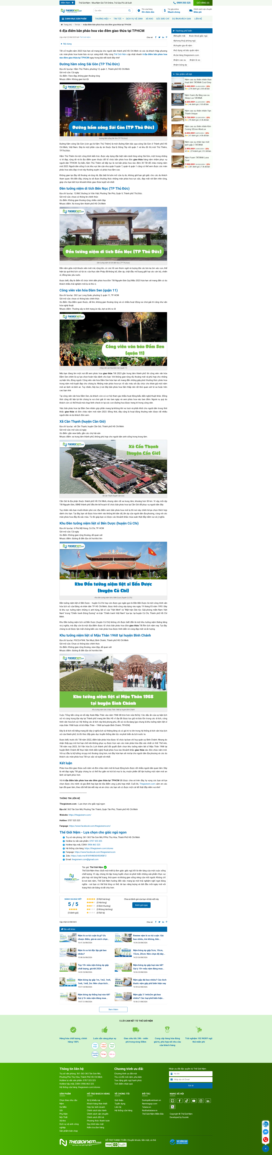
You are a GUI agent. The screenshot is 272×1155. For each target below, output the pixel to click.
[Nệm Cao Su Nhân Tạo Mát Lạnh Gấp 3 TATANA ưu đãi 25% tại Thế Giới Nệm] (177, 146)
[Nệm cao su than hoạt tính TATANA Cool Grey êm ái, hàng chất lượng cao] (177, 83)
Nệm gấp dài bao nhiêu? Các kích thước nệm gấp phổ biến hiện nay (149, 982)
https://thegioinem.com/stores (99, 848)
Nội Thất (63, 1117)
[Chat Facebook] (265, 1132)
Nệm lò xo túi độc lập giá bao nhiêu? (92, 952)
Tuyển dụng (120, 1103)
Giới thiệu (119, 1100)
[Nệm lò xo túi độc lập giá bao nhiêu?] (68, 952)
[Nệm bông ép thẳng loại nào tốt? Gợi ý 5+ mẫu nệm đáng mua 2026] (68, 996)
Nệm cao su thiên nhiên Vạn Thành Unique (198, 112)
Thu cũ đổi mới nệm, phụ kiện (128, 1077)
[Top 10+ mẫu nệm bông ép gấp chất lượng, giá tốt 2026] (68, 967)
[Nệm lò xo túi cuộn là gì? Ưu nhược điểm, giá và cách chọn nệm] (68, 937)
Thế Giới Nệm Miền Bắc (153, 1114)
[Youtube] (194, 1101)
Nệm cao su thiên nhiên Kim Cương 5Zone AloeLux (198, 127)
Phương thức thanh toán (98, 1120)
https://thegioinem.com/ (80, 815)
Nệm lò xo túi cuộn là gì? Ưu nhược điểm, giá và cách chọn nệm (93, 937)
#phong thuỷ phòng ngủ (184, 40)
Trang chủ (68, 25)
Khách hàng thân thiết (97, 1103)
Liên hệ (198, 18)
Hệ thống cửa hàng (123, 1110)
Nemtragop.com (149, 1103)
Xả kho (63, 1120)
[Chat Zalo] (265, 1124)
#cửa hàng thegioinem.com (186, 55)
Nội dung (67, 44)
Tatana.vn (146, 1107)
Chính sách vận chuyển (203, 10)
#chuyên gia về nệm (182, 45)
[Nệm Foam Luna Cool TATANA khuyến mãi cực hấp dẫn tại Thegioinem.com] (177, 161)
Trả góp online (174, 10)
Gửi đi (190, 1086)
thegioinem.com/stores (89, 1087)
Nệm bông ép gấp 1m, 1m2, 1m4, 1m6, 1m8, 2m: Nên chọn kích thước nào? (94, 982)
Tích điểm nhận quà (123, 1084)
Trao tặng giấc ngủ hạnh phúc (128, 1080)
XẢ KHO (149, 18)
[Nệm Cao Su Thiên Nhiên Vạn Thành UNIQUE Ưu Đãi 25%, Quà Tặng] (177, 115)
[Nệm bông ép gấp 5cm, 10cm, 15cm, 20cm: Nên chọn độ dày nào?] (123, 952)
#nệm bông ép (180, 65)
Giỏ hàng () (203, 3)
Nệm (62, 1103)
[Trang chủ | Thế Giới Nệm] (75, 10)
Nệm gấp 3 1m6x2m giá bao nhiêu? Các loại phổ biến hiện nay (147, 996)
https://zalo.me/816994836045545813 (88, 855)
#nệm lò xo (195, 60)
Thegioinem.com (147, 784)
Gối (61, 1110)
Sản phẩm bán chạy (69, 1131)
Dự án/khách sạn (181, 18)
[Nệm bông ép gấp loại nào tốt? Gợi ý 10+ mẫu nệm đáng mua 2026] (123, 967)
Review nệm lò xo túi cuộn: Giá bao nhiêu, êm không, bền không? (148, 937)
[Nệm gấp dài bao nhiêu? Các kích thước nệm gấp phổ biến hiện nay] (123, 981)
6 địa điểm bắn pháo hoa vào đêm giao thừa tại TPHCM (107, 25)
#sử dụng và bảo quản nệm (186, 50)
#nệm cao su (179, 60)
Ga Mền (63, 1107)
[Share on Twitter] (159, 37)
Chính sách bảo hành (97, 1110)
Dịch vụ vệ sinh (134, 18)
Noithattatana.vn (149, 1110)
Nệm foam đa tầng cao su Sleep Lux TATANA (197, 96)
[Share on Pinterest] (166, 37)
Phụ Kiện (64, 1114)
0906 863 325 (94, 844)
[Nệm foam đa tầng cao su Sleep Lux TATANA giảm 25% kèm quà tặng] (177, 99)
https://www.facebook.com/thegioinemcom (95, 852)
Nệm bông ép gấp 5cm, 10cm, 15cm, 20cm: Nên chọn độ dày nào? (148, 952)
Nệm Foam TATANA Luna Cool (197, 159)
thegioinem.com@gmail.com (85, 859)
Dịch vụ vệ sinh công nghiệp (69, 1126)
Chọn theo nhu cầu (68, 1100)
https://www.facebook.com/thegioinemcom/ (90, 826)
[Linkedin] (208, 1101)
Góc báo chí (162, 18)
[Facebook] (179, 1101)
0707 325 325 (96, 841)
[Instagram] (201, 1101)
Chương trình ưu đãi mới (125, 1073)
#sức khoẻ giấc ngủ (198, 36)
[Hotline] (265, 1140)
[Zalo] (172, 1101)
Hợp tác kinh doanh (96, 1107)
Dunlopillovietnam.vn (151, 1100)
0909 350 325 (184, 2)
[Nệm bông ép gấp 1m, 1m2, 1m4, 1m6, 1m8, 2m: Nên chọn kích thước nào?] (68, 981)
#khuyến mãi (179, 36)
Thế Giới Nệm (85, 37)
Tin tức (118, 18)
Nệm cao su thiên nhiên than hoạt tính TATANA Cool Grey (198, 81)
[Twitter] (172, 1107)
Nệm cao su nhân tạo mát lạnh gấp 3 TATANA (197, 143)
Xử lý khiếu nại (93, 1100)
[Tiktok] (187, 1101)
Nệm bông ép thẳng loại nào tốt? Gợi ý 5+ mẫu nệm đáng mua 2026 (94, 996)
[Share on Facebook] (156, 37)
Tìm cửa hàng (148, 10)
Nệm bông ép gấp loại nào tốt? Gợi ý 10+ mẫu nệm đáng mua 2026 (148, 967)
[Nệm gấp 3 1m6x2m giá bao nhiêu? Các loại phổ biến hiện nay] (123, 996)
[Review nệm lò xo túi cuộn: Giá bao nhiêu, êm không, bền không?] (123, 937)
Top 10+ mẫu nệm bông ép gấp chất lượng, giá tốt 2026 (93, 967)
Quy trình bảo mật (95, 1124)
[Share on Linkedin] (163, 37)
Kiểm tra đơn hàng (95, 1127)
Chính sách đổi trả (95, 1117)
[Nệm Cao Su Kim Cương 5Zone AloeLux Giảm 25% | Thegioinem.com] (177, 130)
